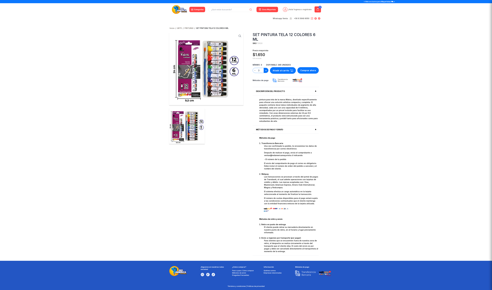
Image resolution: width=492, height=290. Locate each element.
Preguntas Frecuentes (240, 275)
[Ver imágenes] (240, 36)
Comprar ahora (308, 70)
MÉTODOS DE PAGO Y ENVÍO (269, 129)
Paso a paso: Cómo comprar (243, 271)
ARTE (179, 28)
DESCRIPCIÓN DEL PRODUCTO (270, 91)
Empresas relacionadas (273, 273)
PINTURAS (188, 28)
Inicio (172, 28)
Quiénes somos (270, 271)
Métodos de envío (239, 273)
